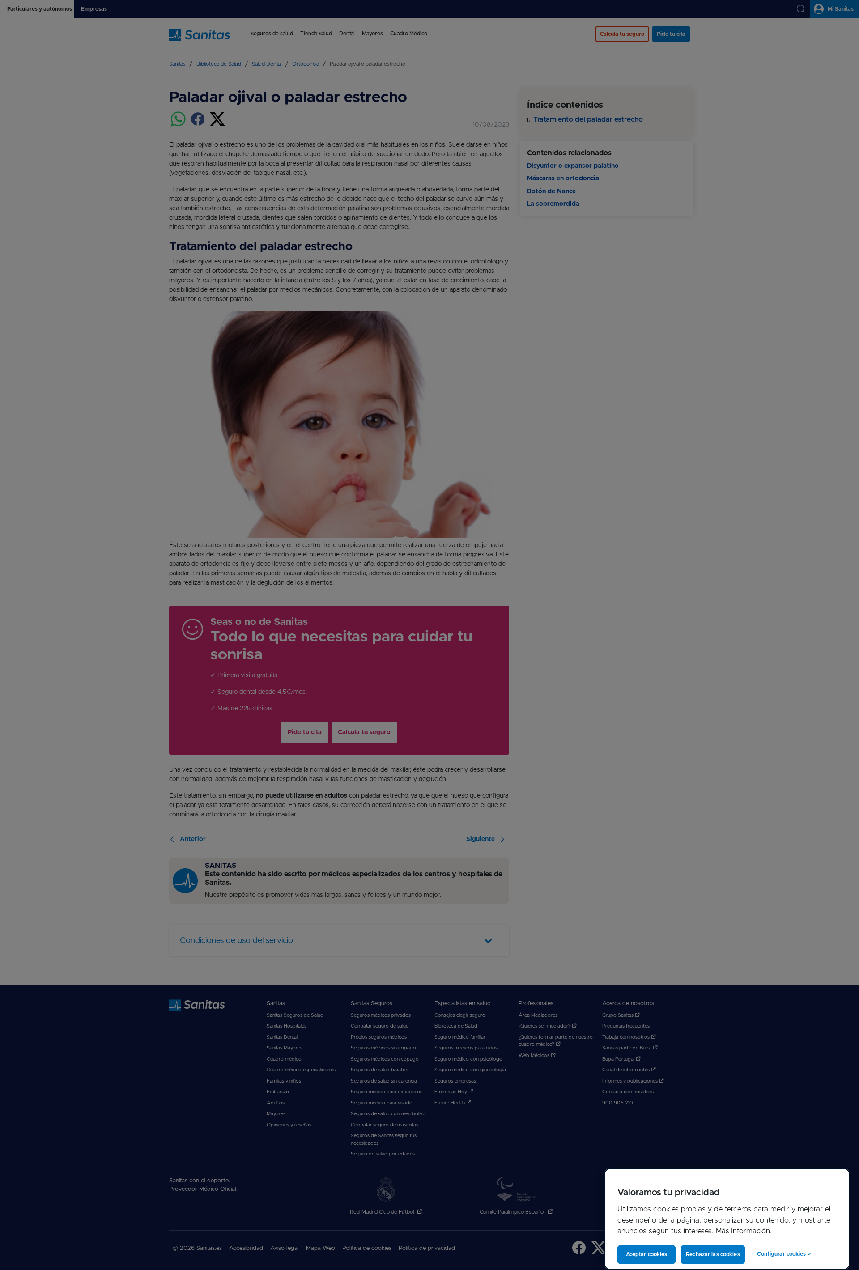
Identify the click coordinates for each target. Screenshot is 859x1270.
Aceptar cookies (647, 1254)
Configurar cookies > (783, 1254)
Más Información (743, 1231)
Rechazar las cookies (713, 1254)
